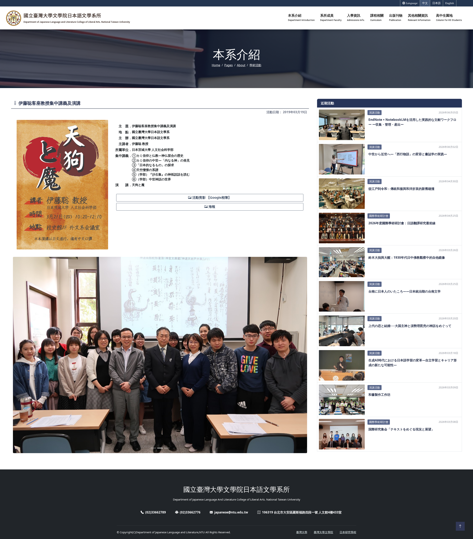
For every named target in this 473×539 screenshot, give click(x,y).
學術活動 (255, 65)
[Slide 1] (153, 448)
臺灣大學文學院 (323, 532)
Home (216, 65)
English (449, 3)
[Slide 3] (166, 448)
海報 (211, 207)
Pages (228, 65)
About (241, 65)
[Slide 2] (160, 448)
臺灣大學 (301, 532)
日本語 (436, 3)
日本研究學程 (348, 532)
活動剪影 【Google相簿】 (211, 197)
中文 (425, 3)
